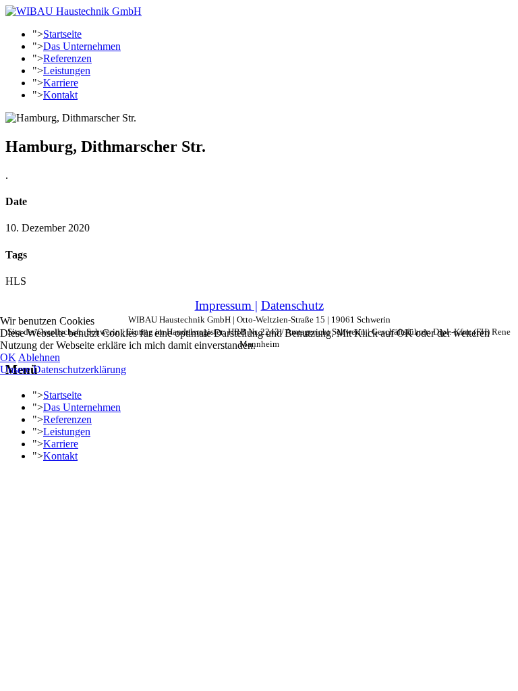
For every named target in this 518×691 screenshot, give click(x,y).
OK (8, 357)
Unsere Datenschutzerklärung (63, 369)
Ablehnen (39, 357)
